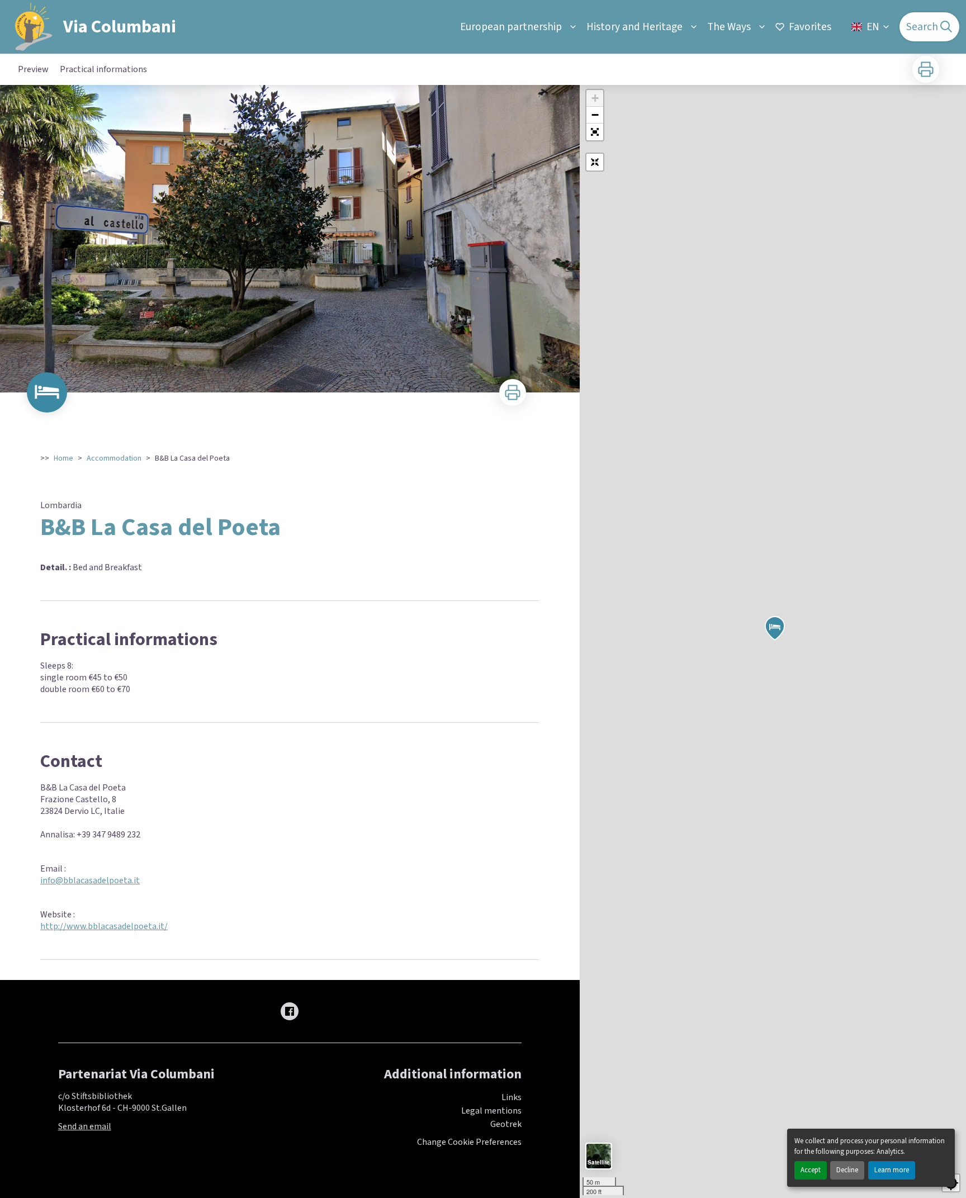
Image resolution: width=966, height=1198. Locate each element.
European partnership (511, 27)
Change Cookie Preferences (469, 1142)
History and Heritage (634, 27)
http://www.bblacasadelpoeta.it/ (104, 926)
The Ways (729, 27)
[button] (594, 132)
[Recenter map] (594, 162)
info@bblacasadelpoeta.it (90, 880)
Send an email (84, 1126)
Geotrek (506, 1124)
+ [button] (595, 98)
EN (872, 27)
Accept (811, 1170)
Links (511, 1097)
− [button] (595, 115)
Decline (847, 1170)
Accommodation (114, 458)
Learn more (891, 1170)
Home (63, 458)
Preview (33, 69)
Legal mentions (491, 1111)
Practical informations (103, 69)
